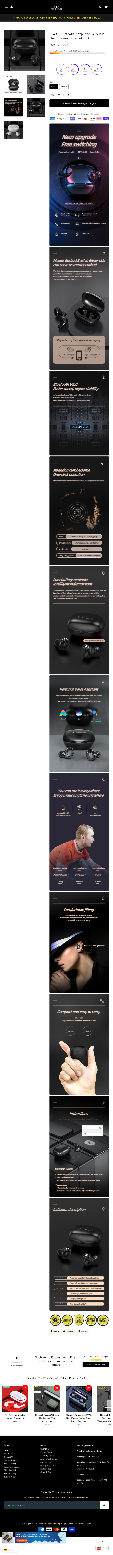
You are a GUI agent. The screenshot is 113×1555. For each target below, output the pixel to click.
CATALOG (44, 1449)
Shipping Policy (11, 1470)
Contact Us (9, 1457)
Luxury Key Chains (48, 1465)
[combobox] (102, 1548)
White (64, 86)
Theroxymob (43, 1523)
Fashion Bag (45, 1469)
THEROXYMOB (84, 1523)
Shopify (64, 1523)
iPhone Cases (46, 1452)
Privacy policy (10, 1463)
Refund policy (10, 1473)
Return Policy (10, 1477)
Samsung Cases (47, 1455)
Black (54, 86)
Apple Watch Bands (48, 1459)
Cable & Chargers (47, 1472)
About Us (8, 1453)
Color (51, 82)
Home (43, 1445)
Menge (52, 95)
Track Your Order (11, 1467)
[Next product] (109, 1405)
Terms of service (11, 1460)
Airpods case (45, 1462)
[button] (10, 1549)
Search (7, 1450)
